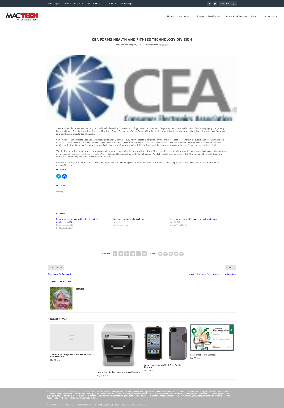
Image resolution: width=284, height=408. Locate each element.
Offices (103, 393)
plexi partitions (184, 395)
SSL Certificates (94, 4)
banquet (137, 393)
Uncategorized (151, 44)
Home (170, 16)
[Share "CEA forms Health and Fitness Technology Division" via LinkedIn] (132, 254)
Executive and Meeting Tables (86, 393)
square (221, 393)
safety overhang (60, 397)
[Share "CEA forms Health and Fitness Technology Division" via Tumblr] (127, 254)
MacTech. (70, 404)
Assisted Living (197, 391)
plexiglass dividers (132, 395)
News (254, 16)
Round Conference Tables (166, 391)
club (154, 393)
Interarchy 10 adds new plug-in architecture (118, 372)
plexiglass (51, 395)
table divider (90, 395)
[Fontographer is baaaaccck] (212, 337)
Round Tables (184, 391)
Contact (269, 16)
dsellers (128, 44)
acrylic (121, 393)
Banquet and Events (214, 391)
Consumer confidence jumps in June (129, 219)
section (187, 393)
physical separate (90, 397)
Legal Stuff (97, 404)
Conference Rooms (64, 393)
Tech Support (53, 4)
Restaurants (112, 393)
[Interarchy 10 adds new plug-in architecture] (119, 346)
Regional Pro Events (208, 16)
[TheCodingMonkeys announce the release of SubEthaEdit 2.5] (72, 337)
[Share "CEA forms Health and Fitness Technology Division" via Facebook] (115, 254)
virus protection (116, 395)
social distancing (64, 395)
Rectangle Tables (147, 391)
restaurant (168, 393)
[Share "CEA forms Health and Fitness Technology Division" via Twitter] (121, 254)
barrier (194, 393)
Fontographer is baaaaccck (203, 354)
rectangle (129, 393)
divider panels (102, 395)
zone (206, 393)
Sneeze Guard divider (168, 395)
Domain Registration (73, 4)
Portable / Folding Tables (128, 391)
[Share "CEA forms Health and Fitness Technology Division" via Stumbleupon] (138, 254)
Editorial (109, 4)
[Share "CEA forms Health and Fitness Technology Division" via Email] (144, 254)
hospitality (178, 393)
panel (227, 393)
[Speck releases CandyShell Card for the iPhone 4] (165, 342)
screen (200, 393)
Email (113, 404)
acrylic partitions (218, 395)
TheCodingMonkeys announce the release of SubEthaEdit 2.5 (71, 355)
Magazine (184, 16)
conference (147, 393)
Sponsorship (126, 4)
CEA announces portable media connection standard (193, 219)
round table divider (149, 395)
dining (160, 393)
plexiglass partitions (201, 395)
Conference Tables (108, 391)
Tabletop (213, 393)
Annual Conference (236, 16)
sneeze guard (78, 395)
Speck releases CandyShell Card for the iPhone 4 (162, 366)
